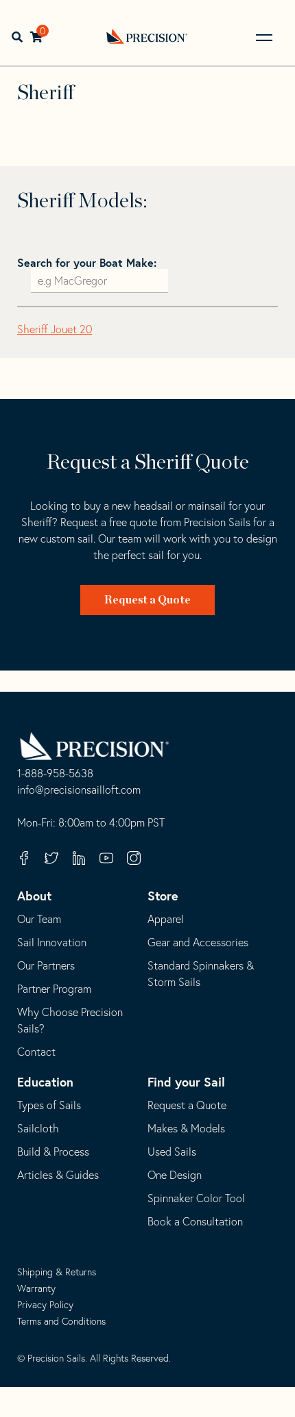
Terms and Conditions (61, 1321)
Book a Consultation (195, 1221)
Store (163, 895)
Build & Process (53, 1151)
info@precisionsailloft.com (79, 790)
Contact (36, 1051)
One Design (175, 1175)
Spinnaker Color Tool (196, 1198)
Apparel (166, 919)
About (34, 895)
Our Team (39, 919)
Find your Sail (186, 1082)
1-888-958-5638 (55, 773)
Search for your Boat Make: (86, 262)
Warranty (36, 1288)
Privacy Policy (45, 1305)
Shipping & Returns (56, 1272)
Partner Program (54, 989)
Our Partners (46, 965)
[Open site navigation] (264, 37)
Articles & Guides (58, 1175)
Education (45, 1082)
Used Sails (172, 1151)
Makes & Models (186, 1128)
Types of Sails (49, 1105)
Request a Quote (147, 600)
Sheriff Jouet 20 (54, 329)
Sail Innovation (51, 942)
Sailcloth (38, 1128)
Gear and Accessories (198, 942)
